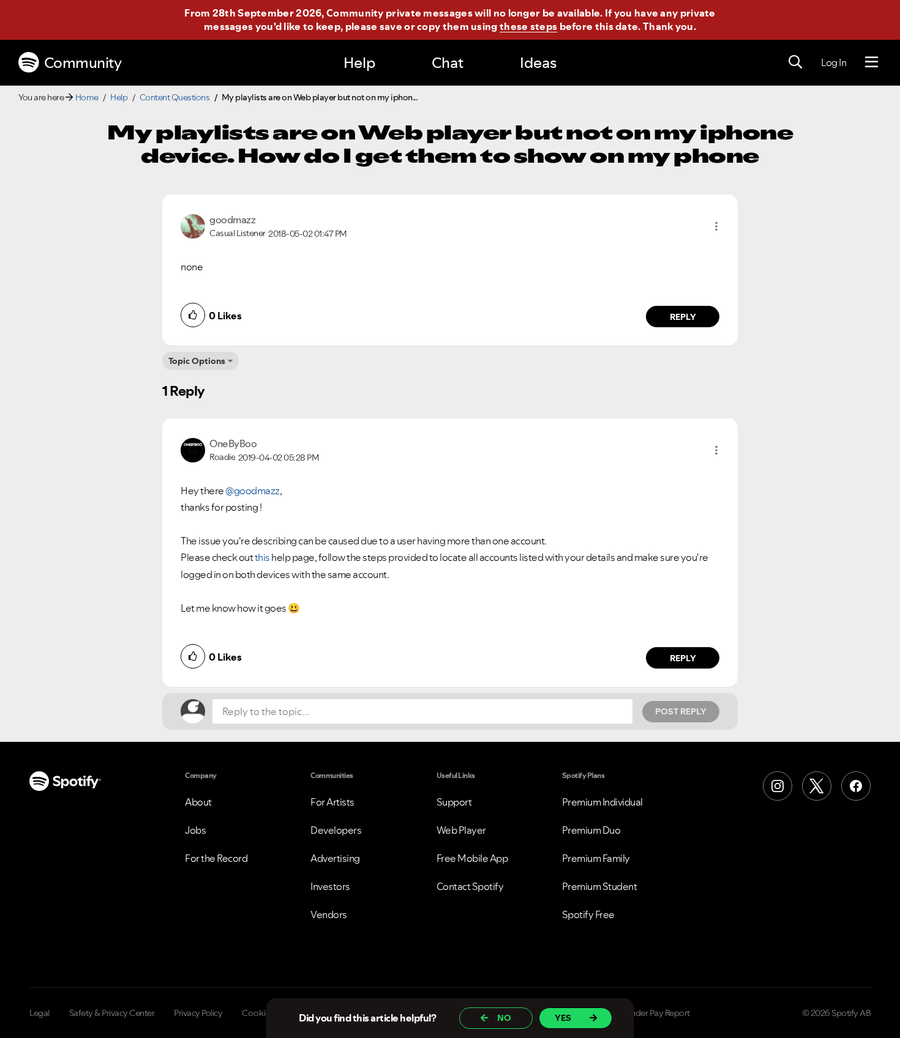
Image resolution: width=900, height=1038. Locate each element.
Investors (330, 886)
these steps (528, 26)
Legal (39, 1012)
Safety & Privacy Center (112, 1012)
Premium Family (596, 858)
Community (83, 63)
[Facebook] (856, 786)
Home (87, 97)
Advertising (335, 858)
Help (359, 63)
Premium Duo (591, 830)
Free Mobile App (472, 858)
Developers (335, 830)
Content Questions (175, 97)
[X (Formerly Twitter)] (816, 786)
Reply (683, 317)
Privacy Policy (198, 1012)
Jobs (195, 830)
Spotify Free (588, 914)
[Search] (795, 62)
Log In (833, 62)
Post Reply (681, 711)
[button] (716, 226)
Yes (563, 1018)
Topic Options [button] (196, 361)
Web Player (461, 830)
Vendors (328, 914)
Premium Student (599, 886)
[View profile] (193, 225)
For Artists (332, 802)
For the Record (216, 858)
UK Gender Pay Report (648, 1012)
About (198, 802)
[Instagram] (777, 786)
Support (454, 802)
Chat (447, 63)
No (504, 1018)
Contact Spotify (470, 886)
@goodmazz (252, 490)
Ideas (538, 63)
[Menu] (871, 62)
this (262, 557)
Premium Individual (602, 802)
